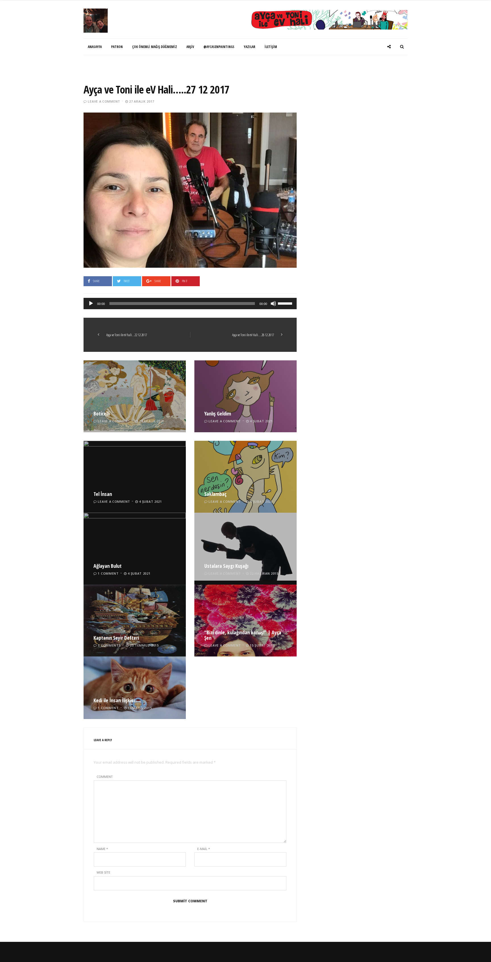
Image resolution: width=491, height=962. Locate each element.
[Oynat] (91, 303)
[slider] (286, 303)
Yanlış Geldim (217, 413)
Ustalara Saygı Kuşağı (226, 565)
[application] (190, 303)
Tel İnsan (102, 494)
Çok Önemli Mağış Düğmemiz (154, 46)
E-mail (203, 849)
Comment (105, 776)
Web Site (103, 872)
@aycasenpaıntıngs (218, 46)
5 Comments (109, 645)
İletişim (271, 46)
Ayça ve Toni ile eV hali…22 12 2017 (126, 334)
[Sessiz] (273, 303)
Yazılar (249, 46)
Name (102, 849)
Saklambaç (215, 494)
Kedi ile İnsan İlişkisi (114, 700)
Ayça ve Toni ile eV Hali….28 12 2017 (253, 334)
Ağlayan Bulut (107, 565)
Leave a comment (104, 101)
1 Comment (108, 573)
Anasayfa (95, 46)
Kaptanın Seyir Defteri (116, 637)
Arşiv (190, 46)
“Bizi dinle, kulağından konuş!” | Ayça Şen (242, 635)
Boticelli (101, 413)
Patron (117, 46)
